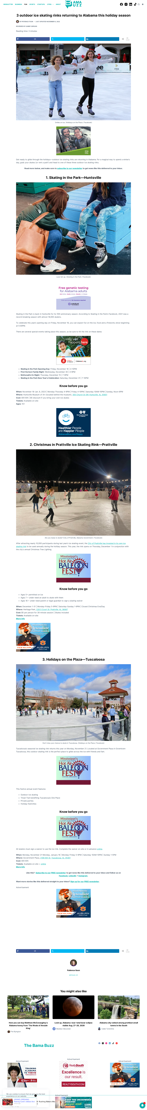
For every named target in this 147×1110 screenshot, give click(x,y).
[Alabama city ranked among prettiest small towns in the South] (119, 1007)
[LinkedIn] (130, 4)
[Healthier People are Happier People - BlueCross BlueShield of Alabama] (73, 422)
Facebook (63, 876)
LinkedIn (72, 876)
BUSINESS (18, 4)
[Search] (139, 4)
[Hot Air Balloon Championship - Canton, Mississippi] (73, 568)
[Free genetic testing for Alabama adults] (73, 295)
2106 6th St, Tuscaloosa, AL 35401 (55, 858)
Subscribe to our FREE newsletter (51, 873)
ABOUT (58, 4)
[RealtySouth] (73, 1075)
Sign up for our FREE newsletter (84, 881)
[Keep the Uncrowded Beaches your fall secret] (73, 1102)
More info (20, 867)
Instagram (83, 876)
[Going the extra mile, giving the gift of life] (73, 140)
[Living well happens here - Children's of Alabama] (73, 350)
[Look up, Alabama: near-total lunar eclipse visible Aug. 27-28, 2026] (73, 1007)
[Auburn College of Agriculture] (33, 637)
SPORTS (32, 4)
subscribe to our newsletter (69, 168)
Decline (22, 1102)
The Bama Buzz (39, 1045)
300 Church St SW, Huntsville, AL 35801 (89, 394)
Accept (11, 1102)
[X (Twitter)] (103, 1043)
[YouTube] (116, 1043)
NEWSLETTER (8, 4)
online (99, 849)
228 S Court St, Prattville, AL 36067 (52, 609)
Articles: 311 (73, 975)
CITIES (49, 4)
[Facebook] (121, 4)
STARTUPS (41, 4)
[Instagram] (126, 4)
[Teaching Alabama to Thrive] (22, 1075)
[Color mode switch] (143, 4)
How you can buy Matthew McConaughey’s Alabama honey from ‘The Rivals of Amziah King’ (28, 1025)
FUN (25, 4)
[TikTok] (135, 4)
